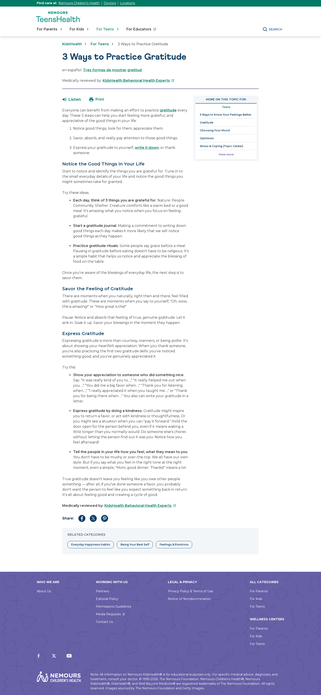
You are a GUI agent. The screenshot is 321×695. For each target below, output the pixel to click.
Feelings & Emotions (174, 544)
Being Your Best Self (135, 544)
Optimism (207, 138)
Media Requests (108, 614)
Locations (127, 3)
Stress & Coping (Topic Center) (221, 146)
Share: (68, 518)
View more (226, 154)
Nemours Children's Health (79, 3)
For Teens (100, 44)
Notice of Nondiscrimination (189, 599)
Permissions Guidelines (113, 606)
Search (275, 29)
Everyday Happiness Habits (90, 544)
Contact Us (104, 622)
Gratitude (206, 122)
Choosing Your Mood (215, 130)
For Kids (256, 599)
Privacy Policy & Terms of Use (190, 591)
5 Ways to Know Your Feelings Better (225, 114)
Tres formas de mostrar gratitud (112, 70)
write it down (147, 148)
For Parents (259, 591)
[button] (72, 99)
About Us (44, 591)
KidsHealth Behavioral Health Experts (138, 80)
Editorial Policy (107, 599)
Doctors (110, 3)
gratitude (168, 110)
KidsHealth (72, 44)
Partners (102, 591)
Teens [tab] (226, 107)
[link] (141, 29)
